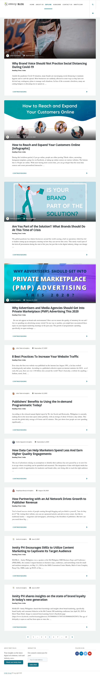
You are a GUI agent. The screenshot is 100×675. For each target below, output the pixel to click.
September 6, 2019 (42, 442)
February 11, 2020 (31, 300)
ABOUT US (39, 4)
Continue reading (20, 92)
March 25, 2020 (30, 218)
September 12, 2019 (40, 393)
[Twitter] (85, 654)
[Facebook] (77, 654)
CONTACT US (67, 4)
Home (32, 4)
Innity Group (7, 673)
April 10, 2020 (29, 55)
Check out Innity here (13, 662)
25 (66, 637)
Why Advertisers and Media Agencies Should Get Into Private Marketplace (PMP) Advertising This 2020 (48, 309)
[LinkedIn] (81, 654)
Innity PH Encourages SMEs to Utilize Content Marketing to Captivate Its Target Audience (43, 549)
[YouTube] (90, 654)
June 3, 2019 (35, 539)
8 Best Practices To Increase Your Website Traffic (45, 356)
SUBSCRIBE (57, 4)
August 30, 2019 (43, 490)
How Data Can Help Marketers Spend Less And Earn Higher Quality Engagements (47, 452)
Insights (18, 55)
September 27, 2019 (40, 348)
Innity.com (78, 4)
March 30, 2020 (30, 137)
